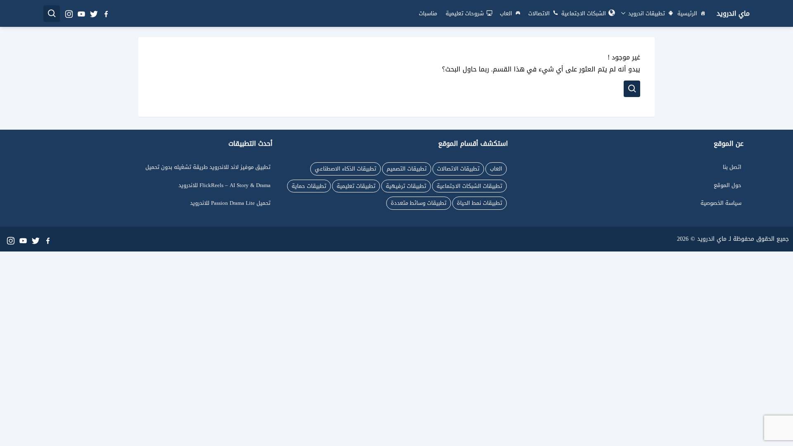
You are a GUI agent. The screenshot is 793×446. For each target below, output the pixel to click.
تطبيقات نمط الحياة (479, 203)
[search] (51, 13)
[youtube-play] (80, 13)
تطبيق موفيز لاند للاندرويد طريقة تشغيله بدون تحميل (208, 167)
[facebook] (105, 13)
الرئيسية (687, 13)
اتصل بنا (732, 167)
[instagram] (68, 13)
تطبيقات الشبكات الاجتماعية (469, 186)
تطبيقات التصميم (407, 169)
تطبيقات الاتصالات (458, 169)
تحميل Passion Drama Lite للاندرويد (230, 203)
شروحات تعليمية (465, 13)
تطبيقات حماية (309, 186)
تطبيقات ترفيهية (406, 186)
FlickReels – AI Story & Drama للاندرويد (224, 185)
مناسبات (428, 13)
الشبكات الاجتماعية (583, 13)
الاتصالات (539, 13)
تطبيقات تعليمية (356, 186)
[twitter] (93, 13)
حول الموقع (727, 185)
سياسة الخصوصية (720, 203)
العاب (506, 13)
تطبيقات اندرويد (646, 13)
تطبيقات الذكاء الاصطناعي (345, 169)
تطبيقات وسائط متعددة (418, 203)
